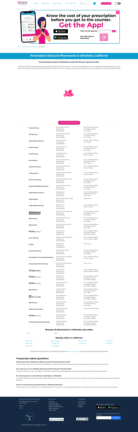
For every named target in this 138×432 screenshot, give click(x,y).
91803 (55, 333)
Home (19, 47)
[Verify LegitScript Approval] (29, 417)
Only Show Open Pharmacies (69, 122)
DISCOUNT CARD (106, 3)
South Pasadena (55, 341)
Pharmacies (26, 47)
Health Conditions (54, 408)
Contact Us (81, 401)
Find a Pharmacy (53, 403)
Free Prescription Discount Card (28, 401)
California (34, 47)
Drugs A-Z (51, 401)
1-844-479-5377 (70, 3)
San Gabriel (109, 341)
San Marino (28, 341)
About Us (80, 405)
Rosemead (28, 343)
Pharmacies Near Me (54, 405)
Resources (45, 3)
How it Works (23, 403)
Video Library (52, 410)
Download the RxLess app (105, 404)
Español (80, 406)
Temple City (55, 343)
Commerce (28, 346)
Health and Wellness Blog (56, 406)
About (35, 3)
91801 (29, 333)
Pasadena (109, 343)
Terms (21, 408)
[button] (67, 95)
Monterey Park (82, 341)
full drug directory (73, 351)
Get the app (57, 3)
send (113, 31)
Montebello (55, 346)
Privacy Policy (82, 403)
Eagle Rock (82, 343)
